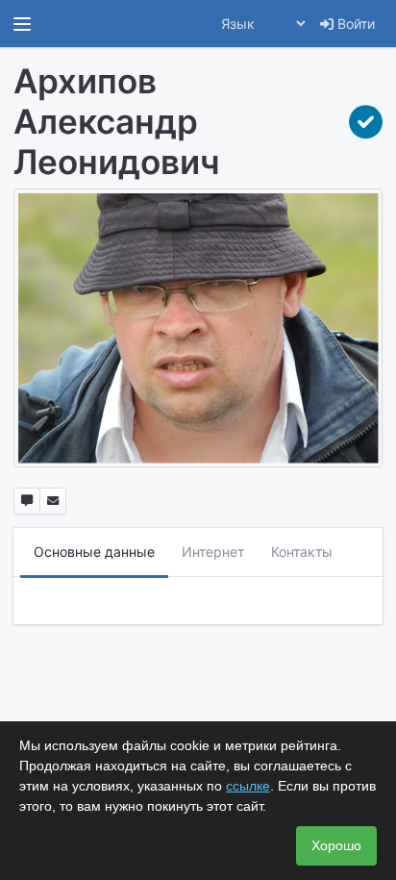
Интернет (213, 551)
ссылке (248, 785)
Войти (354, 23)
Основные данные (94, 551)
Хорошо (336, 845)
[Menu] (22, 24)
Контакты (302, 551)
